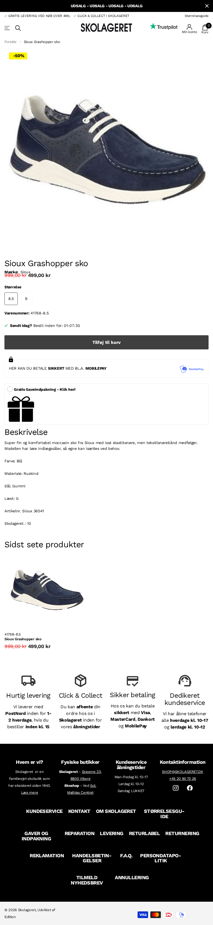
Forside (10, 42)
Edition (10, 917)
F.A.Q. (126, 855)
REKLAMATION (47, 855)
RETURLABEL (144, 833)
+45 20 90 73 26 (182, 779)
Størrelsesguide (197, 16)
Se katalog (7, 28)
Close (207, 6)
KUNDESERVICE (44, 811)
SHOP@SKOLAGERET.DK (182, 772)
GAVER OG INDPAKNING (36, 835)
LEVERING (111, 833)
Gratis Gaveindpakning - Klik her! (44, 389)
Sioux (25, 272)
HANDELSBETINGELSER (92, 858)
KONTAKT (79, 811)
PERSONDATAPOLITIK (160, 858)
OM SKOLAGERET (116, 811)
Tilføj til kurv (106, 342)
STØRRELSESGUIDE (164, 813)
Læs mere (29, 792)
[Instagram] (176, 788)
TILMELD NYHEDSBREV (87, 880)
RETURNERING (182, 833)
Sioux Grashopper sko (23, 639)
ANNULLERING (132, 877)
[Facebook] (190, 788)
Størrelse (12, 287)
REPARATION (80, 833)
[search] (18, 28)
